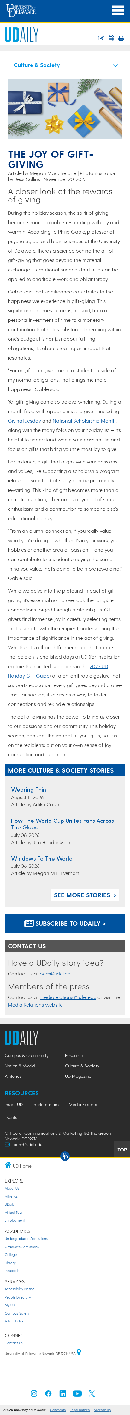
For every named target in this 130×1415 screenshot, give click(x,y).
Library (10, 1263)
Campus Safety (17, 1313)
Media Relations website (35, 1005)
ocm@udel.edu (56, 973)
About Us (12, 1188)
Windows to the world (42, 858)
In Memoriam (46, 1104)
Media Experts (83, 1104)
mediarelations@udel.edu (68, 997)
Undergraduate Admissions (26, 1238)
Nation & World (20, 1065)
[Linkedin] (62, 1395)
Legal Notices (80, 1410)
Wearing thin (28, 789)
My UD (10, 1305)
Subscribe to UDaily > (69, 923)
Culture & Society (82, 1065)
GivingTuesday (24, 420)
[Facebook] (48, 1395)
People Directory (18, 1297)
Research (74, 1055)
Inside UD (14, 1104)
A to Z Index (14, 1321)
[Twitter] (91, 1395)
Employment (15, 1220)
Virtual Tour (14, 1212)
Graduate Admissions (22, 1247)
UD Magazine (78, 1076)
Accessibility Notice (19, 1289)
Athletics (13, 1076)
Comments (58, 1410)
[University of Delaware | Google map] (79, 1353)
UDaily (10, 1204)
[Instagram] (34, 1395)
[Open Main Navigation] (118, 10)
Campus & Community (27, 1055)
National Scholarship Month (84, 420)
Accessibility (102, 1410)
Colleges (11, 1255)
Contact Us (14, 1343)
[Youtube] (77, 1395)
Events (11, 1117)
